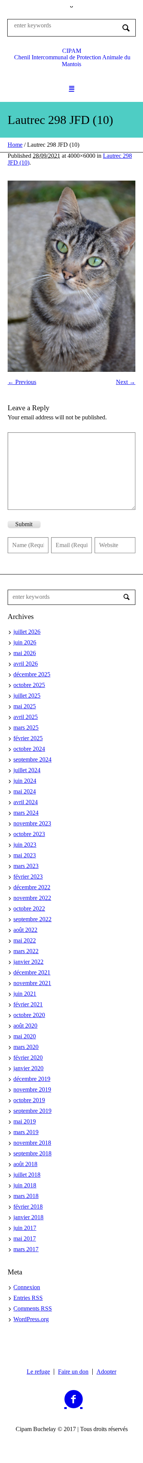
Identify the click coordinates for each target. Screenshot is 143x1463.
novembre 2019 (32, 1089)
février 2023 (28, 876)
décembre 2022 (31, 887)
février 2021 (28, 1004)
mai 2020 (24, 1036)
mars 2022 (26, 951)
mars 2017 (26, 1249)
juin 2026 (24, 642)
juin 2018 (24, 1185)
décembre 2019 (31, 1079)
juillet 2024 (26, 770)
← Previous (22, 382)
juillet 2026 (26, 631)
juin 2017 (24, 1228)
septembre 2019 (32, 1111)
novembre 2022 (32, 898)
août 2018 (25, 1164)
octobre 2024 (29, 749)
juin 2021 (24, 993)
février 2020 (28, 1057)
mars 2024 (26, 812)
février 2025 (28, 738)
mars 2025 (26, 727)
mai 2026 (24, 653)
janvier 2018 (28, 1217)
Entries (28, 1298)
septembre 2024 (32, 759)
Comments (32, 1308)
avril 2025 (25, 717)
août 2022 (25, 930)
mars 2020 (26, 1047)
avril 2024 (25, 802)
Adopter (106, 1372)
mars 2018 (26, 1196)
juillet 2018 (26, 1174)
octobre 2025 (29, 685)
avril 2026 (25, 663)
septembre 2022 (32, 919)
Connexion (26, 1287)
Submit (23, 524)
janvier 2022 (28, 961)
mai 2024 (24, 791)
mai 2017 (24, 1238)
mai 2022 (24, 940)
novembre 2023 (32, 823)
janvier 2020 (28, 1068)
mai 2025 (24, 706)
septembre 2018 (32, 1153)
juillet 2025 (26, 695)
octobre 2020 (29, 1015)
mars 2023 (26, 866)
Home (15, 144)
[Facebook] (73, 1399)
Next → (125, 382)
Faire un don (73, 1372)
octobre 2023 (29, 834)
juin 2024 (24, 781)
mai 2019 (24, 1121)
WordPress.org (31, 1319)
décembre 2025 (31, 674)
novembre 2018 (32, 1142)
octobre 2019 (29, 1100)
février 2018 (28, 1206)
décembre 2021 (31, 972)
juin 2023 (24, 844)
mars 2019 (26, 1132)
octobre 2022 (29, 908)
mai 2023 (24, 855)
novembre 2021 (32, 983)
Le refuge (38, 1372)
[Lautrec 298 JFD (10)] (71, 276)
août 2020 (25, 1025)
